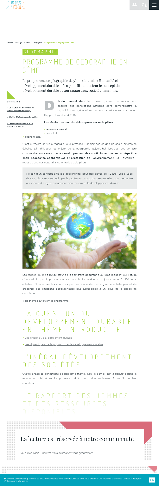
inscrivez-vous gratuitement (77, 452)
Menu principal (154, 5)
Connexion (134, 5)
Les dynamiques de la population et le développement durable (64, 344)
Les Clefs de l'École (16, 5)
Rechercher (144, 5)
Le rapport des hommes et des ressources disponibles (20, 125)
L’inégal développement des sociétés (23, 117)
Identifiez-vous (50, 452)
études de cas (37, 274)
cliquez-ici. (23, 481)
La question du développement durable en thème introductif (20, 109)
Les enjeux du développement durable (49, 337)
